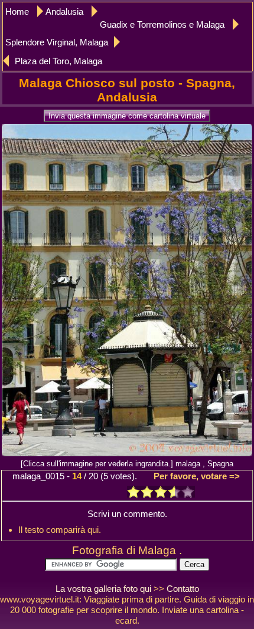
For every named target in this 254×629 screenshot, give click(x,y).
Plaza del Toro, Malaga (58, 61)
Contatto (183, 589)
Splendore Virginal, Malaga (56, 42)
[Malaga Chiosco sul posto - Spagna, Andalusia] (127, 452)
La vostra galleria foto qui (103, 589)
